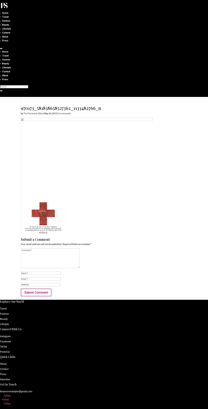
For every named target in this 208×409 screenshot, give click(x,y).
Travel (5, 17)
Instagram (5, 336)
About (5, 36)
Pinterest (5, 352)
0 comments (64, 113)
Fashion (6, 21)
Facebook (5, 341)
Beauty (5, 25)
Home (5, 13)
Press (5, 40)
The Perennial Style (33, 113)
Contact (6, 32)
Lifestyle (6, 29)
